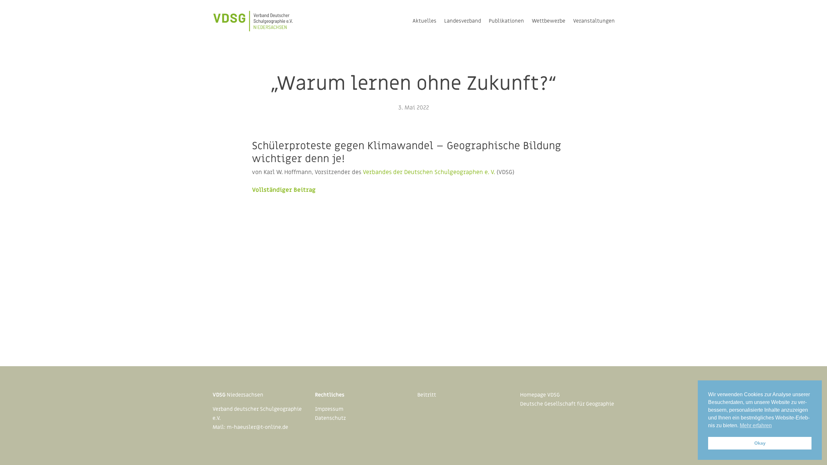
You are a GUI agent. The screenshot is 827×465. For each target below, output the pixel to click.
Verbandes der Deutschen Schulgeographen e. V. (429, 172)
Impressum (329, 409)
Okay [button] (760, 443)
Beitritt (426, 394)
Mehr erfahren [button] (756, 425)
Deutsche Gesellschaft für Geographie (567, 404)
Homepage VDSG (540, 394)
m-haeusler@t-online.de (257, 427)
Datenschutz (330, 418)
